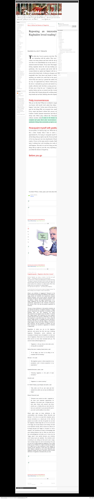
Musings (18, 56)
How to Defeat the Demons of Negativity (38, 25)
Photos (18, 65)
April (60, 47)
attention (42, 438)
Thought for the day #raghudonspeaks (65, 50)
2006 (59, 70)
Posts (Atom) (33, 484)
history (18, 41)
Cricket (18, 34)
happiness (43, 293)
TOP (93, 497)
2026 (59, 32)
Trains (18, 83)
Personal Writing (30, 1)
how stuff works (19, 42)
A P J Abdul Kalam (20, 25)
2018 (59, 54)
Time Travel (19, 82)
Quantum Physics (20, 71)
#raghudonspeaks (20, 24)
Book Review (19, 31)
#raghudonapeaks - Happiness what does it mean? (40, 274)
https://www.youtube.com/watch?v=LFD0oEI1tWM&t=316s (36, 474)
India (18, 45)
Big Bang (18, 30)
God (18, 39)
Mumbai (18, 55)
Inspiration (18, 47)
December (61, 39)
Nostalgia (18, 60)
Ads (17, 29)
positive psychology (36, 294)
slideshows (19, 76)
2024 (59, 35)
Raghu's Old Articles (20, 73)
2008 (59, 67)
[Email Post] (47, 478)
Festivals (18, 35)
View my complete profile (21, 114)
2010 (59, 64)
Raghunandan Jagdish (20, 94)
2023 (59, 36)
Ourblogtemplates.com (22, 497)
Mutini (18, 57)
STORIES (18, 81)
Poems (18, 67)
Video (18, 86)
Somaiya (18, 78)
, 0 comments (44, 478)
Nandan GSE (18, 1)
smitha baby (19, 77)
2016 (59, 57)
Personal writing (19, 62)
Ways (18, 87)
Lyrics (18, 50)
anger (42, 300)
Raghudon (24, 1)
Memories (18, 52)
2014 (59, 60)
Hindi (18, 40)
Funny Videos (19, 36)
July (60, 43)
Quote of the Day (20, 72)
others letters (19, 61)
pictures (18, 66)
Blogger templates (4, 497)
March (61, 53)
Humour (36, 1)
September (61, 42)
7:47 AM (41, 478)
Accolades (18, 26)
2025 (59, 33)
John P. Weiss (40, 51)
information (19, 46)
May (60, 46)
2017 (59, 56)
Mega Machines (19, 51)
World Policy (19, 88)
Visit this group (74, 27)
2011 (59, 63)
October (61, 40)
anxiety (36, 300)
